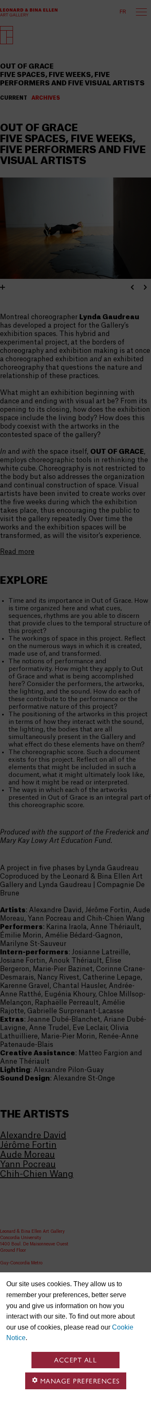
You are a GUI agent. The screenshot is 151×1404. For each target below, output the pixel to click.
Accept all (75, 1360)
